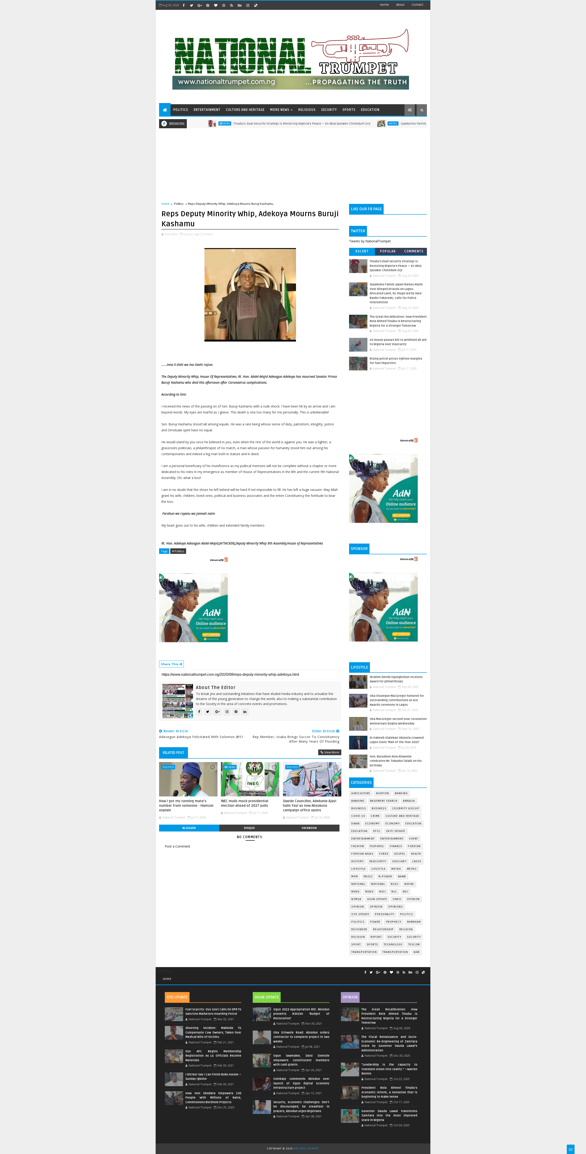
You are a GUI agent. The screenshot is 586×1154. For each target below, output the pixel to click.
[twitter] (191, 5)
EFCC (377, 831)
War (417, 952)
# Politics (178, 551)
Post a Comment (177, 846)
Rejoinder (359, 929)
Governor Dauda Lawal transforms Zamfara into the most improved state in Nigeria (389, 1115)
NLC (394, 891)
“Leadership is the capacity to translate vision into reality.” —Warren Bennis (389, 1069)
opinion (413, 899)
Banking (401, 793)
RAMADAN (414, 922)
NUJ (405, 891)
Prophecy (394, 922)
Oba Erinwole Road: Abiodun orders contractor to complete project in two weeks (301, 1037)
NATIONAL (378, 884)
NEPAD (409, 884)
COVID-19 (358, 816)
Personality (384, 914)
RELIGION (358, 937)
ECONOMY (392, 823)
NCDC (395, 884)
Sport (356, 944)
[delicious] (255, 5)
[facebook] (183, 5)
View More (331, 752)
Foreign (414, 846)
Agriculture (360, 793)
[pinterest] (207, 5)
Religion (406, 929)
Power (375, 922)
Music (368, 876)
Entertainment (363, 838)
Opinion (357, 906)
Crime (375, 816)
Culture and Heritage (402, 816)
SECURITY (329, 110)
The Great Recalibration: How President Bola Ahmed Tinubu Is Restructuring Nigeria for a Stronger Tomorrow (398, 321)
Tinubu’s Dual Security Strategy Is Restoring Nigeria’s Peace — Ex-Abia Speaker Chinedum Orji (265, 124)
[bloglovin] (215, 5)
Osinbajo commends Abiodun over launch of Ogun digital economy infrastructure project (301, 1083)
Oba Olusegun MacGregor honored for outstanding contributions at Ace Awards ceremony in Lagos (397, 700)
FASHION (357, 846)
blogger (189, 828)
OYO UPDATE (360, 914)
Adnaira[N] (216, 560)
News (190, 123)
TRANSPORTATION (395, 952)
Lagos (417, 861)
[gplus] (199, 5)
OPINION (376, 906)
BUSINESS (379, 808)
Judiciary (399, 861)
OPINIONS (395, 906)
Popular (388, 251)
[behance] (239, 5)
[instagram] (247, 5)
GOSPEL (399, 854)
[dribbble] (223, 5)
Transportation (364, 952)
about (400, 5)
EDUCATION (370, 110)
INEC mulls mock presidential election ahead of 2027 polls (244, 803)
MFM (354, 876)
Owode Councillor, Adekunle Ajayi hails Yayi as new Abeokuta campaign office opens (309, 805)
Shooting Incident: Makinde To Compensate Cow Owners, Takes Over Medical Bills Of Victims (213, 1032)
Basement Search (384, 801)
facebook (309, 828)
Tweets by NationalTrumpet (370, 241)
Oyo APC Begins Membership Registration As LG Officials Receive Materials (213, 1056)
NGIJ (382, 891)
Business (358, 808)
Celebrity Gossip (405, 808)
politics (406, 914)
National (358, 884)
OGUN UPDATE (377, 899)
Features (377, 846)
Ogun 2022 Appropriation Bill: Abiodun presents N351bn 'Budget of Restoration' (301, 1014)
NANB (402, 876)
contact (417, 5)
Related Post (173, 753)
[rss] (231, 5)
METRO (412, 869)
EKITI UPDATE (395, 831)
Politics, (209, 234)
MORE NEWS (279, 110)
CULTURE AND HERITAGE (245, 110)
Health (416, 854)
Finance (396, 846)
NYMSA (356, 899)
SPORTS (348, 110)
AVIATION (382, 793)
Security (394, 937)
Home (384, 5)
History (357, 861)
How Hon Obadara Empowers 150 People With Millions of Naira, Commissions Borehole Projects (213, 1097)
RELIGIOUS (307, 110)
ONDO (397, 899)
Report (376, 937)
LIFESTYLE (379, 869)
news (355, 891)
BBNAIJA (409, 801)
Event (413, 838)
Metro (356, 123)
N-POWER (385, 876)
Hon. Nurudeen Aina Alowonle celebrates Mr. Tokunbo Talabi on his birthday (396, 761)
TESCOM (414, 944)
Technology (393, 944)
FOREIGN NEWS (362, 854)
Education (413, 823)
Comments (413, 251)
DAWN (355, 823)
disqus (249, 828)
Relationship (383, 929)
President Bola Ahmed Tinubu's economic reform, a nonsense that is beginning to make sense (389, 1092)
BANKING (357, 801)
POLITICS (180, 110)
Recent (362, 251)
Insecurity (377, 861)
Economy (372, 823)
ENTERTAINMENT (207, 110)
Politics (179, 204)
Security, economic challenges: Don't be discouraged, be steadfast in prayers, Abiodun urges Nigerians (301, 1106)
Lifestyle (358, 869)
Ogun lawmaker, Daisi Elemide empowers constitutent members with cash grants (301, 1060)
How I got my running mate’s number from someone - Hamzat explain (186, 805)
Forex (383, 854)
